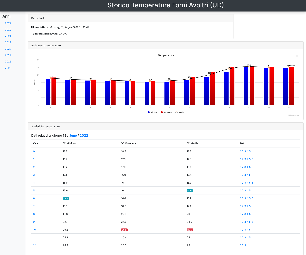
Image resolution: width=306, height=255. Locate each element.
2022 (8, 42)
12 (34, 245)
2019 (8, 23)
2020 (8, 29)
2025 (8, 61)
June (73, 135)
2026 (8, 68)
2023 (8, 48)
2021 (8, 36)
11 (34, 237)
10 (34, 229)
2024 (8, 55)
